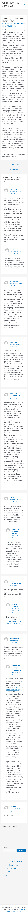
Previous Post (14, 164)
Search (5, 847)
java (15, 687)
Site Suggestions (12, 865)
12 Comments (7, 24)
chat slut (13, 189)
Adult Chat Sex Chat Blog (10, 4)
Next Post (14, 170)
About (8, 875)
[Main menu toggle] (24, 4)
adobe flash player (12, 690)
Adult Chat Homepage (14, 861)
